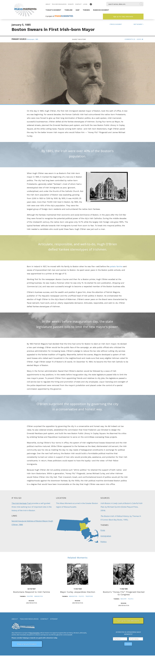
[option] (31, 583)
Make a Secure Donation (27, 644)
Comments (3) (130, 39)
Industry (124, 599)
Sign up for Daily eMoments (123, 16)
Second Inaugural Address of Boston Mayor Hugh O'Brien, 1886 (32, 523)
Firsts (102, 530)
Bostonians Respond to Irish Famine (31, 592)
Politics (103, 541)
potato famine (116, 266)
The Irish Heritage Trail (21, 503)
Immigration (105, 536)
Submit (128, 644)
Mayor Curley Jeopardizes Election (77, 592)
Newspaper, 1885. (32, 39)
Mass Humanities (35, 633)
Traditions (89, 596)
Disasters (30, 596)
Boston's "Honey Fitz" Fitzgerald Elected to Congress (123, 593)
